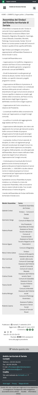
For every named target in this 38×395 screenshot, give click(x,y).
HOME (4, 14)
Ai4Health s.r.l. (22, 375)
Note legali (6, 383)
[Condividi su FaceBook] (27, 330)
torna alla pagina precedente (18, 339)
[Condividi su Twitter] (33, 330)
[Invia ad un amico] (7, 332)
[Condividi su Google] (30, 330)
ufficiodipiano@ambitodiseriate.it (19, 367)
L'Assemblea (29, 14)
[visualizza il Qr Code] (10, 332)
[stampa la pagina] (5, 332)
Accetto (23, 391)
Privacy (14, 383)
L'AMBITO (10, 14)
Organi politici (19, 14)
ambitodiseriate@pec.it (14, 369)
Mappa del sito (24, 383)
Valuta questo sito (20, 349)
